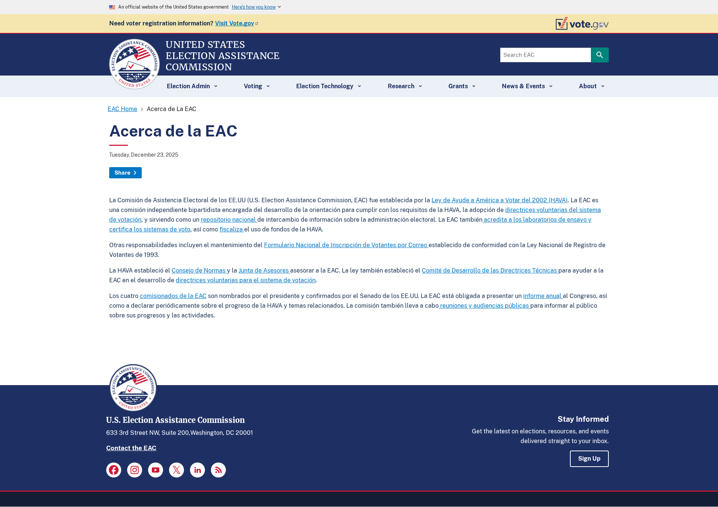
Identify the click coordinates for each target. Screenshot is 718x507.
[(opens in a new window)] (114, 470)
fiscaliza (232, 229)
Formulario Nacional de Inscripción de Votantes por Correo (346, 245)
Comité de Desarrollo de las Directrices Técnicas (490, 270)
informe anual (543, 295)
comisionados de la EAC (173, 295)
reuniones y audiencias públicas (484, 305)
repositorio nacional (229, 219)
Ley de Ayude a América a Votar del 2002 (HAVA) (500, 200)
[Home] (134, 86)
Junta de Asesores (264, 270)
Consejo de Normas (199, 270)
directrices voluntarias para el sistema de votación (246, 280)
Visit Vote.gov (234, 23)
